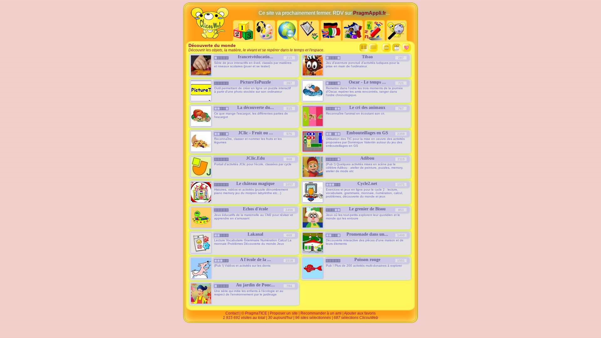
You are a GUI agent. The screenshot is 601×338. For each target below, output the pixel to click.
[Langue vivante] (331, 39)
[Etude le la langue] (309, 39)
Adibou (367, 158)
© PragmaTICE (254, 313)
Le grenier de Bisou (367, 209)
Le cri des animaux (367, 107)
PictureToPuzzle (255, 82)
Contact (232, 313)
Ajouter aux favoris (360, 313)
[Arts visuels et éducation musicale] (265, 39)
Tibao (367, 56)
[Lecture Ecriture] (375, 39)
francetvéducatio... (255, 56)
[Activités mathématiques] (243, 39)
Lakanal (255, 234)
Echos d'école (255, 209)
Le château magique (255, 183)
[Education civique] (353, 39)
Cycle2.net (367, 183)
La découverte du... (255, 107)
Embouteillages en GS (367, 133)
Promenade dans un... (367, 234)
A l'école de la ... (255, 259)
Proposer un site (284, 313)
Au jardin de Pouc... (255, 285)
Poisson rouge (367, 259)
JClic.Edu (255, 158)
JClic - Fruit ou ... (255, 133)
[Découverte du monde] (287, 39)
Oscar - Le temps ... (367, 82)
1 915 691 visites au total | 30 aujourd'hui (258, 317)
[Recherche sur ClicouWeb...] (397, 39)
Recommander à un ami (321, 313)
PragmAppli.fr (369, 13)
